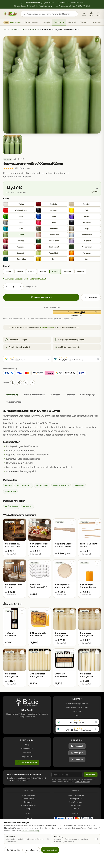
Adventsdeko (42, 485)
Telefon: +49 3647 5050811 (77, 707)
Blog (77, 715)
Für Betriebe (76, 805)
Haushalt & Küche (28, 805)
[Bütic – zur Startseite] (10, 13)
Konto (91, 15)
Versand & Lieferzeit (76, 795)
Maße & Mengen (75, 802)
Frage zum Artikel (14, 402)
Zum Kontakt (77, 711)
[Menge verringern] (6, 286)
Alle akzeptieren (50, 850)
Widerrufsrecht (27, 749)
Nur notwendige (13, 850)
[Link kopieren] (32, 382)
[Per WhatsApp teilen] (12, 382)
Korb (98, 15)
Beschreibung (12, 394)
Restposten (12, 22)
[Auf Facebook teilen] (19, 382)
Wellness (84, 22)
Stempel (96, 22)
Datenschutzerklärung (82, 781)
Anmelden (90, 775)
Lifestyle (46, 22)
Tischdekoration (23, 485)
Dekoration (59, 22)
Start (5, 29)
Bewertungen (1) (87, 394)
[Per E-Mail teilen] (25, 382)
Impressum (27, 756)
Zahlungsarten (76, 799)
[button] (77, 313)
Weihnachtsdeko (61, 485)
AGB (27, 745)
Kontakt (75, 809)
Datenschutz (27, 752)
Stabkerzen (34, 29)
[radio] (19, 204)
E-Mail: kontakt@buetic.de (77, 704)
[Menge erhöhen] (20, 286)
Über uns (28, 818)
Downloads (55, 394)
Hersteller (70, 394)
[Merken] (22, 522)
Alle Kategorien (28, 795)
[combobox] (51, 13)
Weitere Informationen (34, 394)
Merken (84, 15)
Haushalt (72, 22)
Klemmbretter (31, 22)
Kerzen (24, 29)
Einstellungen (32, 850)
